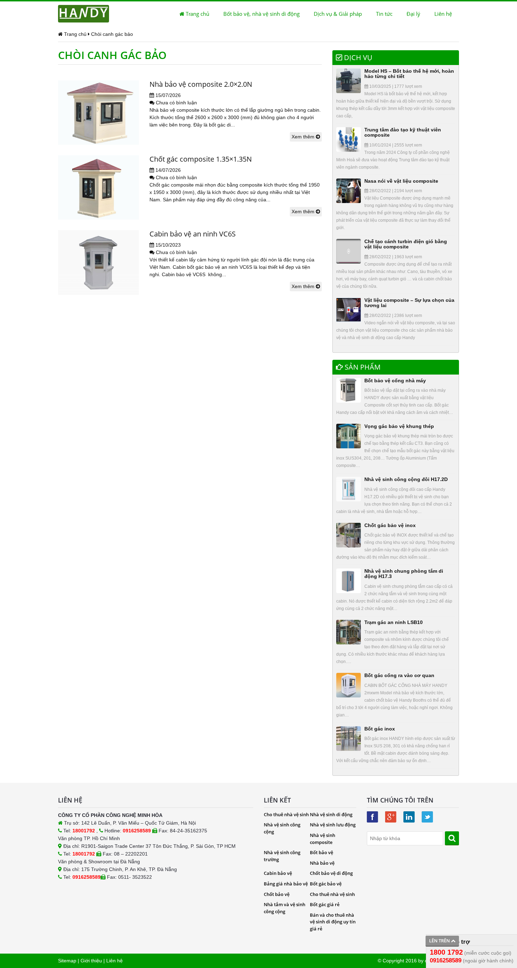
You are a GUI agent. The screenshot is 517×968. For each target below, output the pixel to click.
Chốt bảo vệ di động (331, 873)
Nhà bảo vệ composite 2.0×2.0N (200, 84)
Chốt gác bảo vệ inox (390, 525)
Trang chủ (196, 13)
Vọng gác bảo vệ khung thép (399, 426)
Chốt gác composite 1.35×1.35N (200, 159)
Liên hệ (443, 13)
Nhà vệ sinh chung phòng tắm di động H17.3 (403, 573)
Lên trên (440, 940)
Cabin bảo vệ (278, 873)
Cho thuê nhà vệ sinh (286, 814)
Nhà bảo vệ (322, 863)
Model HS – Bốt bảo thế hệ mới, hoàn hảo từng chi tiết (409, 73)
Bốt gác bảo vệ (326, 884)
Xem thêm (304, 136)
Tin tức (384, 13)
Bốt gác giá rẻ (324, 904)
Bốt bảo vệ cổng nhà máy (395, 380)
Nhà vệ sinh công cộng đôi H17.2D (406, 479)
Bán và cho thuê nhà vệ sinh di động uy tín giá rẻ (333, 922)
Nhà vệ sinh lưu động (333, 824)
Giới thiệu (91, 960)
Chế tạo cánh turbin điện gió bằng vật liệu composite (405, 244)
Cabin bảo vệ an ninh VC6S (192, 234)
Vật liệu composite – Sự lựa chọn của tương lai (409, 302)
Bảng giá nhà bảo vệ (286, 884)
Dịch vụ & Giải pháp (338, 13)
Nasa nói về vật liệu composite (401, 181)
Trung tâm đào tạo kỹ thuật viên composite (402, 132)
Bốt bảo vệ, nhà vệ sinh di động (261, 13)
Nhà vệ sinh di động (331, 814)
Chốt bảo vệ (276, 894)
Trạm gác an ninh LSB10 (393, 622)
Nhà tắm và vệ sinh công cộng (284, 908)
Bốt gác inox (379, 729)
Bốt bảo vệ (321, 852)
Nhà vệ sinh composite (322, 838)
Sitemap (67, 960)
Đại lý (413, 13)
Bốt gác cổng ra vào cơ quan (399, 675)
